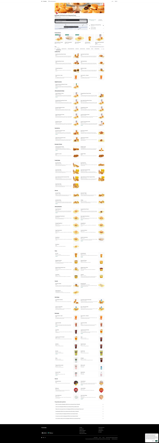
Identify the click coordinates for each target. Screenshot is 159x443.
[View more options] (102, 4)
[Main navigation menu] (42, 1)
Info (79, 16)
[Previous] (102, 32)
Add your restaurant (83, 430)
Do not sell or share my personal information (112, 437)
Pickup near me (101, 430)
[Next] (103, 32)
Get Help (81, 427)
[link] (100, 4)
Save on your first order (83, 433)
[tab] (58, 49)
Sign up (116, 1)
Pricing (103, 437)
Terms (100, 437)
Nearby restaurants (101, 427)
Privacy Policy (96, 437)
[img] (71, 27)
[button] (79, 404)
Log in (112, 1)
